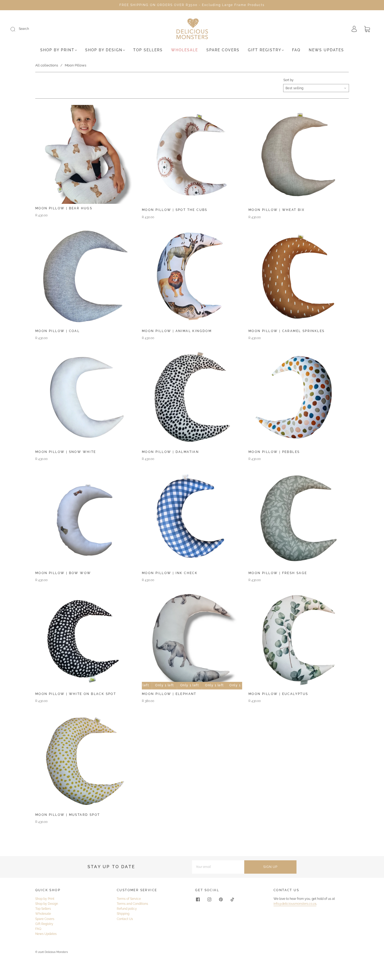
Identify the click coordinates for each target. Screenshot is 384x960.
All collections (46, 65)
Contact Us (125, 919)
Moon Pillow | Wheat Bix (276, 210)
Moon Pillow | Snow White (65, 452)
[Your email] (218, 867)
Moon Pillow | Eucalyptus (278, 694)
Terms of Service (129, 899)
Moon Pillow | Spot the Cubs (174, 210)
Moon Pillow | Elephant (169, 694)
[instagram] (209, 899)
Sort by (288, 80)
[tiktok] (232, 899)
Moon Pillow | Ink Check (169, 573)
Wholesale (184, 50)
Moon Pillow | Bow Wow (63, 573)
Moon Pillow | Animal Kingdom (177, 331)
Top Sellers (148, 50)
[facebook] (197, 899)
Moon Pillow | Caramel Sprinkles (286, 331)
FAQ (296, 50)
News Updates (326, 50)
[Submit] (16, 29)
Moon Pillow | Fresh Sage (277, 573)
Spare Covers (223, 50)
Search (24, 29)
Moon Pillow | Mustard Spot (67, 815)
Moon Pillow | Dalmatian (170, 452)
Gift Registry (264, 50)
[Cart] (367, 29)
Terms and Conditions (132, 904)
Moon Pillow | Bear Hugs (63, 208)
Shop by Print (57, 50)
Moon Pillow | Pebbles (274, 452)
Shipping (123, 914)
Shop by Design (104, 50)
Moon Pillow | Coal (57, 331)
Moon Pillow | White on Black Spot (75, 694)
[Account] (354, 29)
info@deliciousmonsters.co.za (295, 904)
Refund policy (127, 909)
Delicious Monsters (56, 952)
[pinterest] (220, 899)
